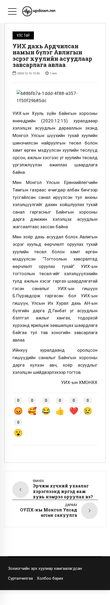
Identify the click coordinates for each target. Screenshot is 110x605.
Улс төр (23, 35)
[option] (55, 97)
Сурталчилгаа (20, 578)
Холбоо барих (50, 578)
